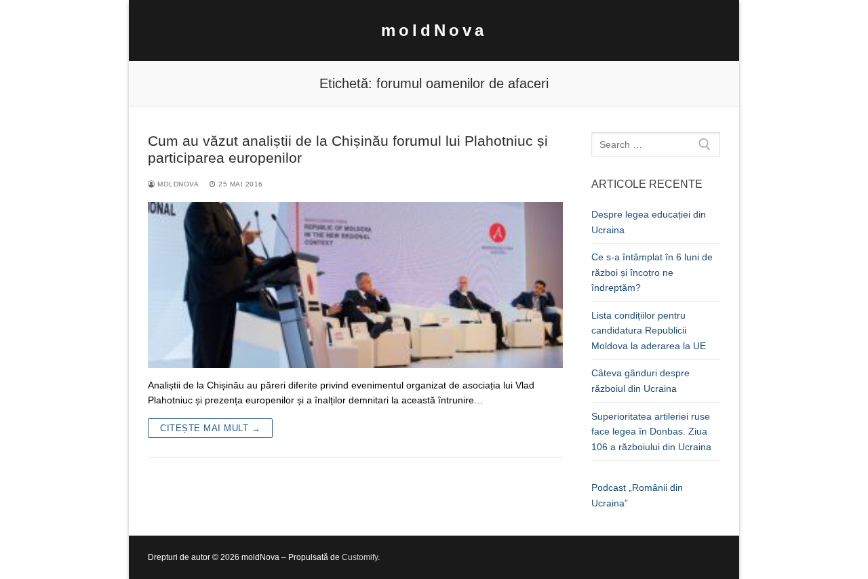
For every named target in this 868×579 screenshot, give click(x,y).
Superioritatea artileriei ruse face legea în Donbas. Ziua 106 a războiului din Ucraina (651, 431)
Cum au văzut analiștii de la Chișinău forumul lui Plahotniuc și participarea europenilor (348, 149)
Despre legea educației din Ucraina (648, 222)
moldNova (434, 30)
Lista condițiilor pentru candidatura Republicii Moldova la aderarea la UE (648, 330)
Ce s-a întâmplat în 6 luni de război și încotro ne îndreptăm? (652, 272)
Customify (360, 557)
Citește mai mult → (210, 428)
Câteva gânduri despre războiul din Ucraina (640, 380)
